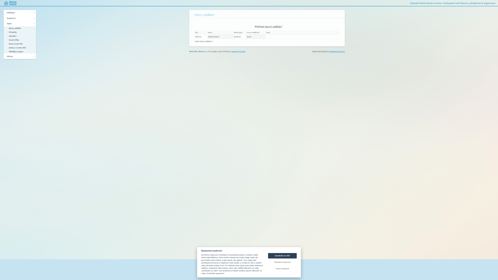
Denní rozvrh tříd (15, 44)
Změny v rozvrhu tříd (17, 48)
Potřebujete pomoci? (337, 51)
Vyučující (12, 36)
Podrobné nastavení (282, 262)
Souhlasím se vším (282, 256)
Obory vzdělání (14, 28)
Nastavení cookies (238, 51)
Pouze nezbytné (282, 269)
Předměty (12, 32)
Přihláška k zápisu (15, 51)
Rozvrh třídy (13, 40)
